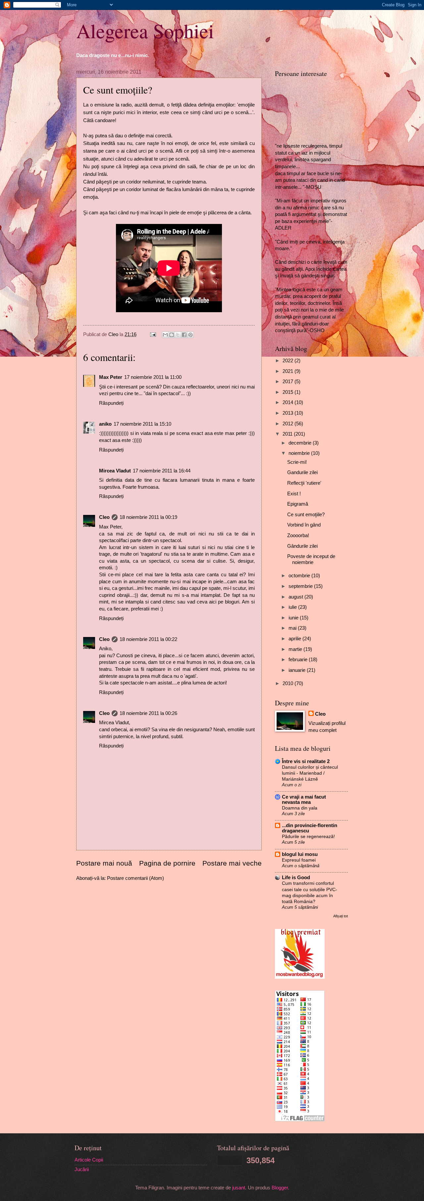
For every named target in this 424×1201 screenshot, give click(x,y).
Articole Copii (89, 1160)
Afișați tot (340, 916)
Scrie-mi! (297, 462)
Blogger (280, 1187)
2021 (288, 371)
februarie (299, 659)
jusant (238, 1187)
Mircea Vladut (115, 470)
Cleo (104, 517)
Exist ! (294, 493)
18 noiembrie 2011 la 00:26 (148, 713)
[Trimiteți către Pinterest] (190, 334)
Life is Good (296, 877)
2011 (288, 434)
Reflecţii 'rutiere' (304, 483)
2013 (288, 413)
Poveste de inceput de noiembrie (311, 559)
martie (296, 649)
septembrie (301, 586)
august (296, 597)
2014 (288, 402)
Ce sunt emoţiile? (306, 514)
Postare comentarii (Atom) (135, 878)
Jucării (82, 1169)
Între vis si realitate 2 (306, 761)
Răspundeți (111, 403)
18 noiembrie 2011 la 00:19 (148, 517)
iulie (293, 607)
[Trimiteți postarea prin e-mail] (152, 334)
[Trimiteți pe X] (178, 334)
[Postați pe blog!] (171, 334)
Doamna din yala (299, 808)
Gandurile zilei (302, 472)
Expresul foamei (299, 860)
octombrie (300, 575)
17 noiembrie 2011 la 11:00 (153, 377)
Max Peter (110, 377)
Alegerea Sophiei (145, 30)
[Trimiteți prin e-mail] (165, 334)
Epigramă (297, 504)
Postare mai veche (232, 863)
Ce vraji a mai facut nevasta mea (304, 799)
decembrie (301, 443)
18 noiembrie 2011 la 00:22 (148, 639)
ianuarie (298, 670)
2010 (288, 683)
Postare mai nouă (104, 863)
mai (293, 628)
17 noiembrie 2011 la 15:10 (142, 424)
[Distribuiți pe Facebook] (184, 334)
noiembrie (300, 453)
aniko (105, 424)
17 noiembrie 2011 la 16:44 (161, 470)
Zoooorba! (298, 535)
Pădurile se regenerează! (308, 836)
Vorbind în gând (304, 525)
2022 (288, 360)
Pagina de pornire (167, 863)
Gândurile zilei (302, 546)
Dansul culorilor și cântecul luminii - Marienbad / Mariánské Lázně (310, 773)
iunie (294, 617)
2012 (288, 423)
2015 (288, 392)
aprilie (295, 638)
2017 (288, 381)
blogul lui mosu (300, 854)
